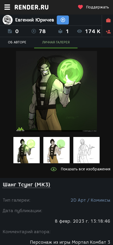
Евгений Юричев (34, 20)
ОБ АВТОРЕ (17, 42)
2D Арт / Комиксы (90, 200)
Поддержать (97, 7)
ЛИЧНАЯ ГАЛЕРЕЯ (56, 42)
